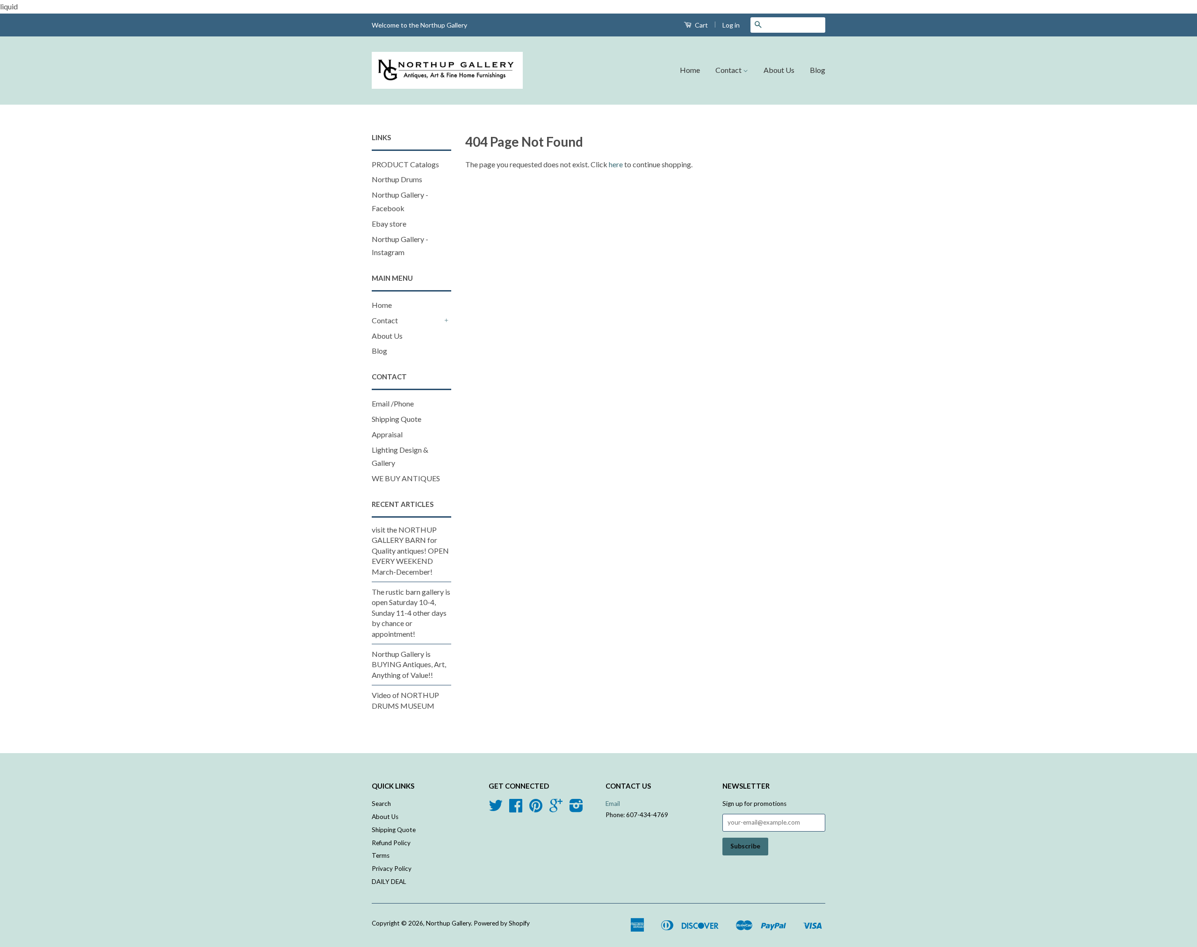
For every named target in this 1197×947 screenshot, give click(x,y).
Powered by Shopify (502, 923)
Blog (817, 69)
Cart (700, 25)
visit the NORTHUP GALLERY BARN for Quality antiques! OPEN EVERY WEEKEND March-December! (410, 550)
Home (690, 69)
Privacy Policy (391, 868)
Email (613, 803)
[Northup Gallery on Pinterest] (536, 808)
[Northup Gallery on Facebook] (516, 808)
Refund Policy (391, 843)
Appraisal (387, 434)
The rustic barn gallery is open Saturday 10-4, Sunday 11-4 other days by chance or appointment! (411, 612)
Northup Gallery (448, 923)
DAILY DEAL (389, 881)
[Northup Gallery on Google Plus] (556, 808)
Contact (729, 69)
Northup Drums (397, 179)
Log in (731, 25)
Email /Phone (393, 403)
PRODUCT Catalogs (405, 164)
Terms (380, 855)
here (616, 164)
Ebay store (389, 223)
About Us (779, 69)
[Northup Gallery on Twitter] (496, 808)
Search (381, 803)
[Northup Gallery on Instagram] (576, 808)
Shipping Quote (396, 418)
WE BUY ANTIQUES (406, 478)
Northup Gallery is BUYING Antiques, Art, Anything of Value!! (409, 664)
